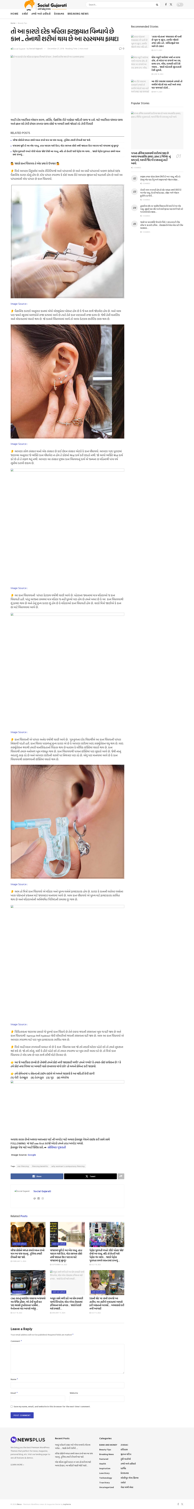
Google (32, 1155)
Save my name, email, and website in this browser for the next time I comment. (52, 1406)
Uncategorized (106, 1487)
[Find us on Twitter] (171, 4)
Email (14, 1392)
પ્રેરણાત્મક (59, 14)
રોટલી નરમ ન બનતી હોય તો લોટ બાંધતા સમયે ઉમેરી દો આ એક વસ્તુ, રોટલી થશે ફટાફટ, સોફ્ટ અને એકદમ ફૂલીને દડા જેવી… (160, 192)
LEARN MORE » (17, 1464)
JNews (19, 1504)
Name (14, 1379)
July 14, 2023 (17, 1313)
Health (102, 1463)
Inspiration (104, 1468)
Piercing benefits (40, 1166)
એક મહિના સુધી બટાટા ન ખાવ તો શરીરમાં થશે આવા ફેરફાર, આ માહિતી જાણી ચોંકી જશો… (73, 1463)
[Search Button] (158, 5)
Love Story (104, 1473)
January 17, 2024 (58, 1313)
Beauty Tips (22, 23)
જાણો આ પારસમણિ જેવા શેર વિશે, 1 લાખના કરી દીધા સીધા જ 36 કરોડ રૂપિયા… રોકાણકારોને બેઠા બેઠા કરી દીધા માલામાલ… (161, 225)
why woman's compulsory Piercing (68, 1166)
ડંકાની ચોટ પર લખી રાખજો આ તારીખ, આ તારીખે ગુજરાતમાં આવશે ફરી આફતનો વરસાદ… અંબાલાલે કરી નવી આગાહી (106, 1303)
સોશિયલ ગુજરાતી (57, 1147)
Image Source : (19, 304)
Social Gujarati (36, 48)
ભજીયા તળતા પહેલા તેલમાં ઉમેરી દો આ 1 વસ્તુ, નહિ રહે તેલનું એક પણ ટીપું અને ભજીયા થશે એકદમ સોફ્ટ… (160, 178)
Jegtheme (67, 1504)
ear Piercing (23, 1166)
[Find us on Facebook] (166, 4)
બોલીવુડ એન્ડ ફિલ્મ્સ (130, 1477)
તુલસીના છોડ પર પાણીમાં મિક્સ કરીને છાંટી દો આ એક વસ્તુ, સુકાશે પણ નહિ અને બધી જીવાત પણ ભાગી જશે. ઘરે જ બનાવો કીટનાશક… (161, 208)
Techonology (19, 1292)
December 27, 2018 (56, 48)
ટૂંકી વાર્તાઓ (126, 1458)
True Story (104, 1482)
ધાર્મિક (123, 1468)
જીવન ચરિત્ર (126, 1454)
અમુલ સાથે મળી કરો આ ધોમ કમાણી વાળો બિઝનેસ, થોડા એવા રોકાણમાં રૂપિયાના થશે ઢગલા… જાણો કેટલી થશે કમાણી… (66, 1303)
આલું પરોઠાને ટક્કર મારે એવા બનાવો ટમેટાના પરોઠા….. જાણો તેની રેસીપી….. (72, 1446)
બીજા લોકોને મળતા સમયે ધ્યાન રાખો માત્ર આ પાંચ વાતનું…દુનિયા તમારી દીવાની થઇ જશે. (52, 140)
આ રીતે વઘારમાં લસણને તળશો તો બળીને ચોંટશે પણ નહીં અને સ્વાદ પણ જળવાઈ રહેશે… (167, 84)
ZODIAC (124, 1444)
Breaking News (78, 14)
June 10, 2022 (158, 74)
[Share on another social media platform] (121, 1176)
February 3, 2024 (19, 1261)
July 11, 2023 (96, 1313)
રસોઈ (25, 14)
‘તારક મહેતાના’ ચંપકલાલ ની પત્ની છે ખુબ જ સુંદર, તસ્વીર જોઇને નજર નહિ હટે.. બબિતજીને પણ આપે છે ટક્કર (167, 41)
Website (74, 1392)
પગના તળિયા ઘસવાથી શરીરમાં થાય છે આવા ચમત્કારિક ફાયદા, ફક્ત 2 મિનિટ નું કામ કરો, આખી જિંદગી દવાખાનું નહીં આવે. (151, 158)
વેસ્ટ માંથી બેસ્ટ (127, 1487)
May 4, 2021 (157, 92)
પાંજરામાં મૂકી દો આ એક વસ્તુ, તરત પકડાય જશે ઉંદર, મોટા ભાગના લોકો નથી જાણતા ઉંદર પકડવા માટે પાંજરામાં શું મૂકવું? (66, 145)
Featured (103, 1458)
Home (14, 14)
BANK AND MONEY (108, 1444)
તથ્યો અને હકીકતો (41, 14)
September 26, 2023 (59, 1264)
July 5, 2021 (157, 50)
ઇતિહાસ (124, 1449)
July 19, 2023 (96, 1264)
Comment (16, 1341)
